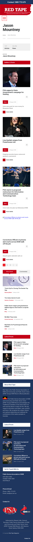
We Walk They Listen (11, 317)
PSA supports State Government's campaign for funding (21, 343)
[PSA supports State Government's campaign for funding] (7, 345)
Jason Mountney (9, 56)
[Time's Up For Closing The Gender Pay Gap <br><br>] (16, 281)
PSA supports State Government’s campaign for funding (13, 92)
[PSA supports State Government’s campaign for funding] (16, 77)
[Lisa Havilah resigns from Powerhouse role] (16, 127)
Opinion (7, 300)
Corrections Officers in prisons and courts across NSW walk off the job (14, 242)
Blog (6, 311)
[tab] (9, 272)
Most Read (9, 271)
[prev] (10, 343)
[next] (10, 374)
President (11, 300)
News (5, 102)
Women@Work (8, 292)
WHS (6, 328)
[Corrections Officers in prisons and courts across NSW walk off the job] (16, 227)
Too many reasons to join (12, 298)
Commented (23, 271)
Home (4, 35)
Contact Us (27, 538)
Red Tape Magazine (14, 533)
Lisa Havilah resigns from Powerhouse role (12, 141)
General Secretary (9, 319)
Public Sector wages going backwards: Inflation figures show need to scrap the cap (16, 307)
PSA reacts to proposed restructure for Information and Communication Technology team (13, 193)
